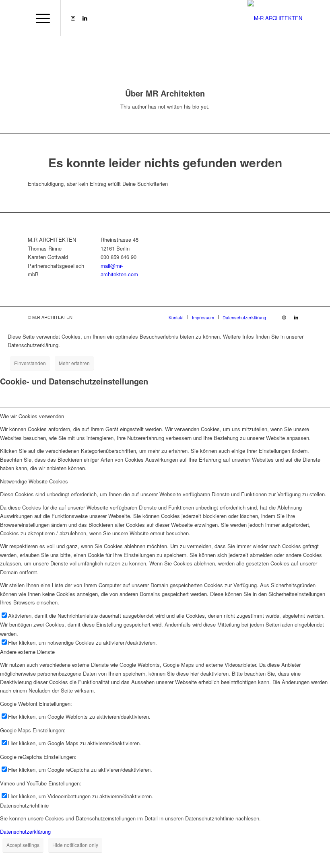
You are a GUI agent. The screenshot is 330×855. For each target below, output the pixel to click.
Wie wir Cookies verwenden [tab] (32, 416)
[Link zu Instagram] (73, 18)
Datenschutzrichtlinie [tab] (24, 805)
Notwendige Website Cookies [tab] (34, 481)
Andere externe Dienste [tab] (27, 652)
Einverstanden (30, 363)
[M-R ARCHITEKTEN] (275, 18)
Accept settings (22, 844)
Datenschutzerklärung (25, 831)
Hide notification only (75, 844)
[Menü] (39, 18)
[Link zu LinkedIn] (85, 18)
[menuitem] (39, 18)
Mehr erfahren (74, 363)
